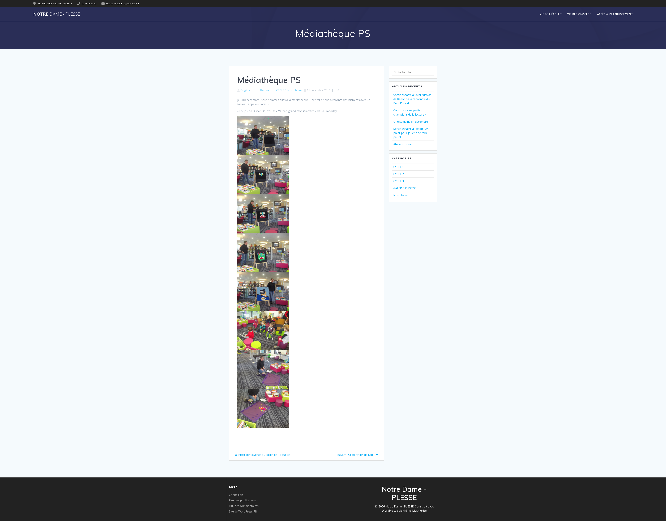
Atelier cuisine (402, 144)
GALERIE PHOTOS (404, 188)
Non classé (294, 90)
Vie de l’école (550, 14)
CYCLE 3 (398, 181)
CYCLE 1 (281, 90)
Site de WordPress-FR (243, 511)
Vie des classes (578, 14)
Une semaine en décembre (410, 122)
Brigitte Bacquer (255, 90)
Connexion (236, 495)
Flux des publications (242, 500)
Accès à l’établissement (615, 14)
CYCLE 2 (398, 174)
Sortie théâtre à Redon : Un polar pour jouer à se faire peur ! (411, 133)
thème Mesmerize (415, 510)
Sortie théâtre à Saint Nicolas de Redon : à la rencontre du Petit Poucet (412, 99)
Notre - (56, 14)
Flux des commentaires (244, 506)
